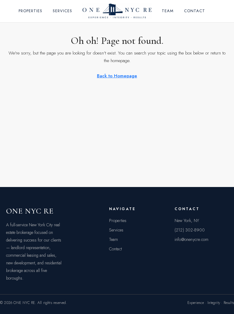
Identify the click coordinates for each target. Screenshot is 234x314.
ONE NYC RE (30, 211)
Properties (30, 11)
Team (168, 11)
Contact (194, 11)
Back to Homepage (117, 75)
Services (62, 11)
